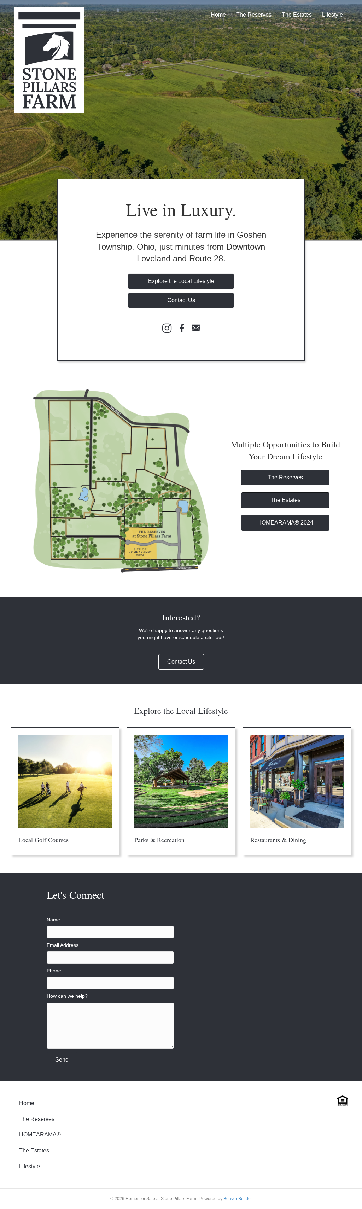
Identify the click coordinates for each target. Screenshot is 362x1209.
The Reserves (254, 15)
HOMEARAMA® (40, 1135)
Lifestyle (332, 15)
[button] (181, 281)
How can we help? (67, 996)
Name (53, 919)
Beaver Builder (237, 1198)
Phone (54, 970)
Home (218, 15)
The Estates (297, 15)
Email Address (62, 945)
